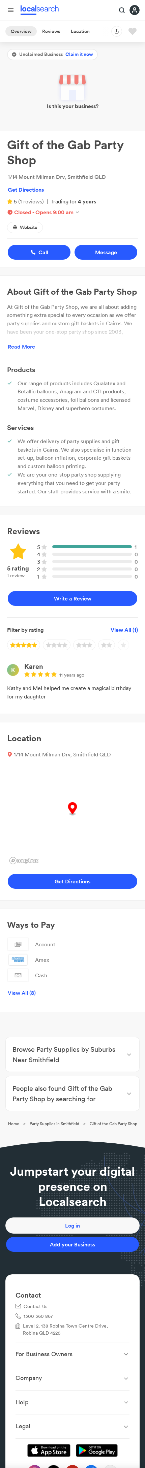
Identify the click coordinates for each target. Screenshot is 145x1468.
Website (28, 227)
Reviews (51, 31)
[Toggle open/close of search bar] (122, 10)
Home (13, 1123)
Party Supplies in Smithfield (54, 1123)
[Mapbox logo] (24, 861)
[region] (72, 816)
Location (80, 31)
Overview (21, 31)
